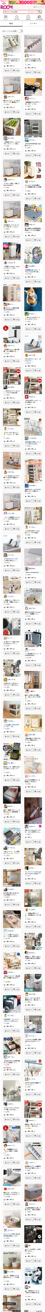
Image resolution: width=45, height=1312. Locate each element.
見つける (16, 17)
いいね (17, 70)
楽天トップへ (39, 7)
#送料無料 (7, 1019)
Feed (5, 17)
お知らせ (28, 17)
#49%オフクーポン (11, 559)
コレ (8, 70)
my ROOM (39, 17)
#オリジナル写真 (9, 1234)
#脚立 (34, 442)
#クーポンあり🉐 (32, 998)
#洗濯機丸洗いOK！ (31, 270)
